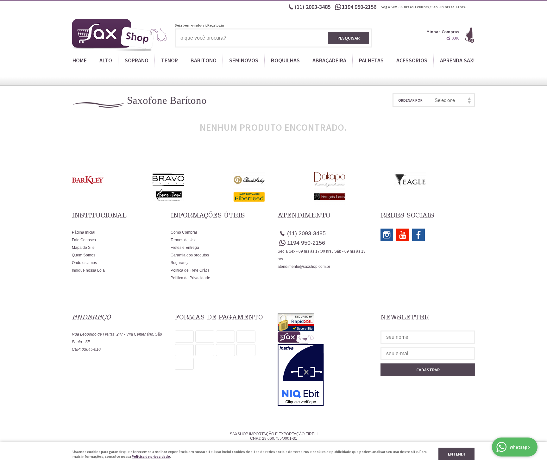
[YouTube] (402, 235)
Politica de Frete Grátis (190, 270)
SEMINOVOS (243, 60)
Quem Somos (83, 255)
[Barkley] (112, 180)
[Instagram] (386, 235)
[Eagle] (434, 180)
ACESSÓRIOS (411, 60)
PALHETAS (371, 60)
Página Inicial (83, 232)
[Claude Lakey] (273, 180)
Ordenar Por (410, 100)
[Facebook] (418, 235)
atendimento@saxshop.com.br (304, 266)
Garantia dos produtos (190, 255)
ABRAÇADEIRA (329, 60)
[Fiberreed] (273, 196)
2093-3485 (312, 6)
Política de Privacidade (190, 278)
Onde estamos (84, 263)
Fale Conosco (84, 240)
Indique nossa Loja (88, 270)
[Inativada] (325, 375)
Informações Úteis (208, 215)
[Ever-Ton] (193, 194)
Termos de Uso (184, 240)
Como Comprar (184, 232)
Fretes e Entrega (185, 247)
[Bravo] (193, 180)
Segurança (180, 263)
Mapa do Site (83, 247)
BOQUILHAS (285, 60)
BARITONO (204, 60)
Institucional (99, 215)
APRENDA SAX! (457, 60)
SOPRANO (136, 60)
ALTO (105, 60)
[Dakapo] (354, 180)
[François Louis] (354, 196)
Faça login (215, 25)
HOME (79, 60)
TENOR (169, 60)
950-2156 (360, 6)
